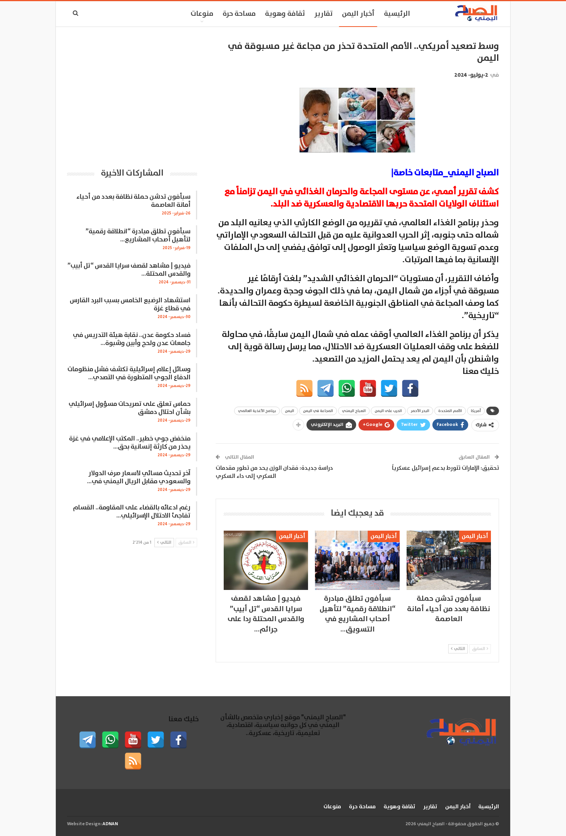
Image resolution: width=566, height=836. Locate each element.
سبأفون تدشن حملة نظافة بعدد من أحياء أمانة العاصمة (133, 201)
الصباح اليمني (354, 411)
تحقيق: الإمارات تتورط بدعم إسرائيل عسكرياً (445, 468)
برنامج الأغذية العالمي (257, 411)
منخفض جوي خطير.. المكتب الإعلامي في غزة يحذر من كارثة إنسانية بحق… (130, 443)
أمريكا (476, 411)
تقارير (323, 14)
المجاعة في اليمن (318, 411)
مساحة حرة (239, 14)
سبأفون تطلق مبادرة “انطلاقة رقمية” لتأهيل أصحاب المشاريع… (138, 236)
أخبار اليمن (358, 14)
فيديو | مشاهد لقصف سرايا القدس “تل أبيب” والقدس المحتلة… (129, 270)
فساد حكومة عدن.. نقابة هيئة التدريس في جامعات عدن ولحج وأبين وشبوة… (132, 339)
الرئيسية (397, 14)
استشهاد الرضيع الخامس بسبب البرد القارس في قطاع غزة (130, 305)
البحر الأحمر (420, 411)
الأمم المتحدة (450, 411)
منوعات (202, 14)
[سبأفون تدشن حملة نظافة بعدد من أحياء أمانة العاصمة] (449, 560)
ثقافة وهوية (285, 14)
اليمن (289, 411)
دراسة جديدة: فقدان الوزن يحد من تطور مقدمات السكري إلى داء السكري (274, 472)
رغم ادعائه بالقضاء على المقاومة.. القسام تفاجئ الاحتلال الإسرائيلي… (132, 512)
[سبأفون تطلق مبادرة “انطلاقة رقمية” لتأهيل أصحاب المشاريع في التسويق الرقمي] (357, 560)
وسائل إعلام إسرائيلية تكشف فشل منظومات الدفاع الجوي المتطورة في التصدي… (129, 373)
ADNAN (110, 824)
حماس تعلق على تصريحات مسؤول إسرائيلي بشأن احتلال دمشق (130, 408)
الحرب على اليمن (388, 411)
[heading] (357, 266)
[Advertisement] (132, 94)
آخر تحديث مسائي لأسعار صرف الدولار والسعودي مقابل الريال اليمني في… (139, 477)
